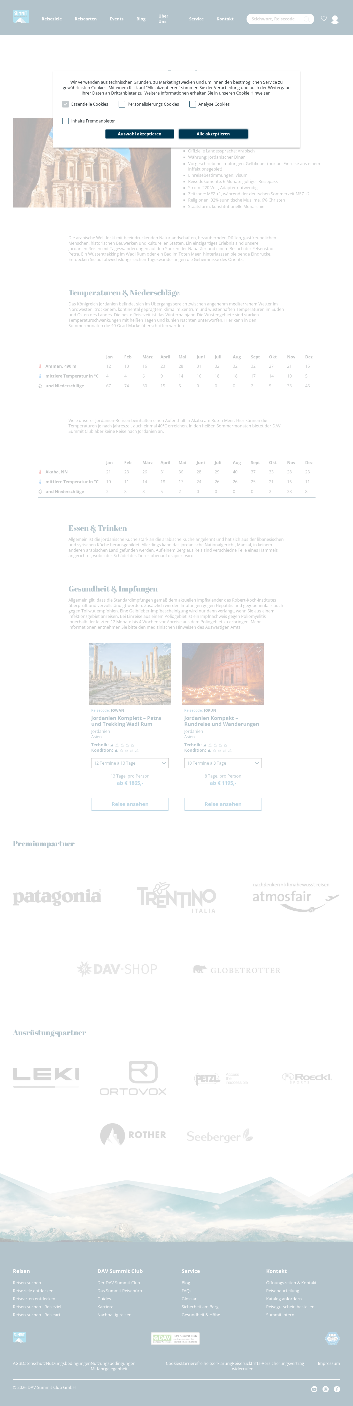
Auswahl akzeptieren (140, 134)
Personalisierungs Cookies (153, 104)
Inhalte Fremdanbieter (93, 121)
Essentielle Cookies (89, 104)
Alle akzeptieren (213, 134)
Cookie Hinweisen (253, 93)
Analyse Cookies (214, 104)
